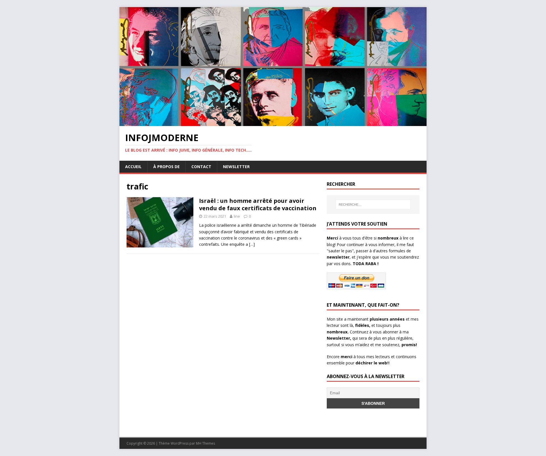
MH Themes (205, 443)
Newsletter (236, 166)
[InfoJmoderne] (273, 122)
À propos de (166, 166)
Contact (201, 166)
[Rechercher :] (373, 204)
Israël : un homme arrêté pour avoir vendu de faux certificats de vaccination (258, 204)
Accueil (133, 166)
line (237, 216)
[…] (252, 244)
